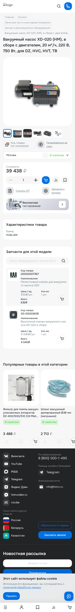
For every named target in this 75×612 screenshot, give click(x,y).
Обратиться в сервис (55, 525)
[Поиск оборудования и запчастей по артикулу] (63, 261)
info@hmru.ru (54, 487)
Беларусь (17, 528)
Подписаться (37, 572)
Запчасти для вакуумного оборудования (27, 27)
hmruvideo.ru (19, 494)
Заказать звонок (55, 535)
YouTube (16, 464)
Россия (15, 520)
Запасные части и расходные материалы (27, 22)
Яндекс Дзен (19, 487)
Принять (11, 596)
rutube (15, 502)
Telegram (16, 479)
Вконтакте (17, 456)
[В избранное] (21, 441)
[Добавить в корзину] (62, 299)
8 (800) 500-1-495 (52, 458)
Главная (9, 17)
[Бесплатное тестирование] (62, 204)
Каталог (22, 17)
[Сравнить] (7, 441)
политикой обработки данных (22, 587)
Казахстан (18, 535)
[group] (37, 91)
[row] (37, 287)
